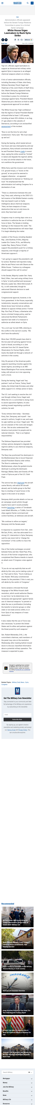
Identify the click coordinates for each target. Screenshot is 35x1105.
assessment (6, 126)
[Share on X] (18, 39)
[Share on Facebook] (15, 39)
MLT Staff (5, 43)
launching (10, 508)
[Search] (27, 3)
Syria (17, 17)
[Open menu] (2, 3)
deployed (20, 483)
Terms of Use (11, 730)
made (22, 151)
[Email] (21, 39)
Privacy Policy (22, 730)
